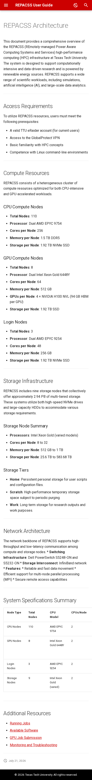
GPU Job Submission (26, 738)
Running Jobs (20, 723)
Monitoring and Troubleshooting (33, 745)
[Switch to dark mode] (75, 5)
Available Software (24, 730)
